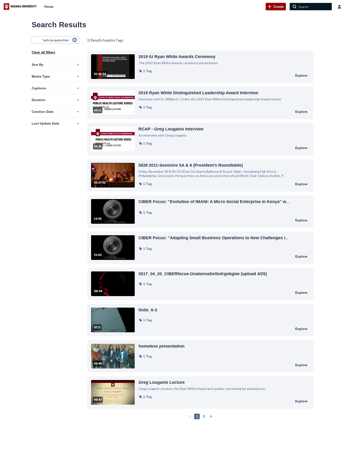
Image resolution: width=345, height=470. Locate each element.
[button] (145, 71)
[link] (276, 6)
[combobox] (55, 40)
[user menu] (339, 6)
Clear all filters (43, 52)
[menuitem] (49, 6)
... (213, 201)
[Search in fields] (75, 40)
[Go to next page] (211, 416)
